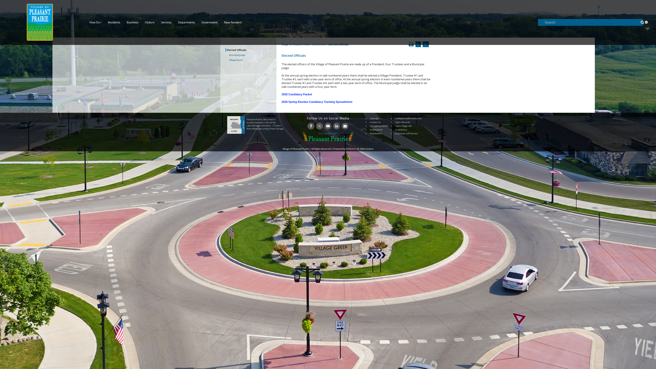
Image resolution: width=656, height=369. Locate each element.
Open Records (402, 122)
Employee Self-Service (406, 133)
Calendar (374, 118)
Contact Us (375, 122)
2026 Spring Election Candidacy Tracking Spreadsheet (317, 101)
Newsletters (376, 133)
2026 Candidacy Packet (297, 94)
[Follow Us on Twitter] (319, 126)
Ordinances (401, 129)
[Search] (642, 22)
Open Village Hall (403, 125)
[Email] (345, 126)
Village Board (236, 60)
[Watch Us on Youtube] (328, 126)
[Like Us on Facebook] (311, 126)
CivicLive (350, 148)
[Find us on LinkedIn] (336, 126)
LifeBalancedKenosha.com (408, 118)
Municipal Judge (237, 55)
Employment (376, 129)
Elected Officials (236, 50)
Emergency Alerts (378, 125)
